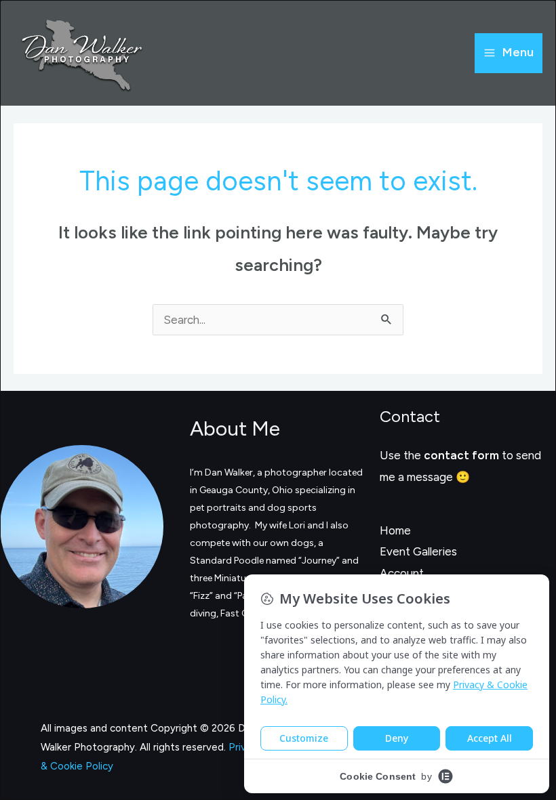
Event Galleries (418, 551)
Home (395, 530)
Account (402, 573)
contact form (461, 455)
